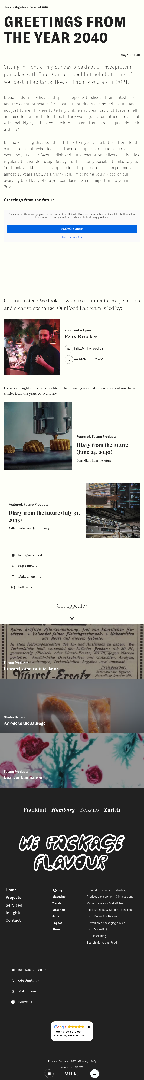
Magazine (20, 7)
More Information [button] (72, 237)
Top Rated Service (67, 1032)
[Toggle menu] (94, 1073)
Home (7, 7)
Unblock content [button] (72, 228)
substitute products (74, 103)
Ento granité (52, 74)
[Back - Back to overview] (49, 1073)
